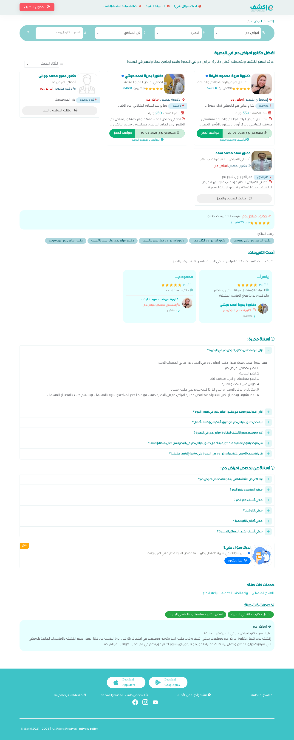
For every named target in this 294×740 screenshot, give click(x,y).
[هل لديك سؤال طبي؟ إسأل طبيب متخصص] (262, 555)
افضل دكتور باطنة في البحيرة (250, 615)
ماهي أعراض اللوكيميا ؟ (248, 521)
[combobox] (237, 33)
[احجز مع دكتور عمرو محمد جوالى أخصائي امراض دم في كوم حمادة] (87, 84)
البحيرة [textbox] (194, 33)
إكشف (270, 21)
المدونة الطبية (156, 7)
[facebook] (137, 703)
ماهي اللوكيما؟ (253, 511)
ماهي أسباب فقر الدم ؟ (248, 500)
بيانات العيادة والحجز (57, 111)
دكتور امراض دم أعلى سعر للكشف (112, 241)
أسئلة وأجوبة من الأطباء (192, 695)
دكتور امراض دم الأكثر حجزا (209, 241)
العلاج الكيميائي (263, 593)
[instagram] (147, 703)
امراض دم (255, 21)
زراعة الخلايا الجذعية (234, 593)
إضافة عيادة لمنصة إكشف (121, 7)
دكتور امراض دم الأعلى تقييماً (252, 241)
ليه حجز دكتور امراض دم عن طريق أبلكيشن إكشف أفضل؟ (227, 422)
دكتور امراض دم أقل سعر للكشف (163, 241)
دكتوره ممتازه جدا (167, 293)
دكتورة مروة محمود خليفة (160, 300)
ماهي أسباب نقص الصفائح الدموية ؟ (240, 532)
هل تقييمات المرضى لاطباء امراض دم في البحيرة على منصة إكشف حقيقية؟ (216, 454)
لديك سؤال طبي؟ (185, 7)
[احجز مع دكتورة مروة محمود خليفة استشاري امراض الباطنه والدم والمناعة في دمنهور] (262, 84)
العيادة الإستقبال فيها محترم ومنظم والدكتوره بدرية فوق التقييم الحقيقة (241, 296)
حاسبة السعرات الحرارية (68, 695)
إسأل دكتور (236, 561)
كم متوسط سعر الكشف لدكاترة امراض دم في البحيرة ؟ (228, 433)
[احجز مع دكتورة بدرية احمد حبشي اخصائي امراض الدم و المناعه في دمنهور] (174, 84)
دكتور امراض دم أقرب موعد (66, 241)
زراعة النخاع (210, 593)
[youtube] (157, 703)
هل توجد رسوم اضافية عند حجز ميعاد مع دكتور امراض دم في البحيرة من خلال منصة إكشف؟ (205, 443)
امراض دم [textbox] (252, 33)
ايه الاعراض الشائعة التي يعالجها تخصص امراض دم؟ (230, 479)
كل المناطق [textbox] (132, 33)
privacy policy (88, 729)
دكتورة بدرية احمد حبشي (238, 305)
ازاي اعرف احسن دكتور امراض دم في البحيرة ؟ (235, 350)
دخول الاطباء (34, 8)
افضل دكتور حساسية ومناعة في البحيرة (196, 615)
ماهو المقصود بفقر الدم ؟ (246, 490)
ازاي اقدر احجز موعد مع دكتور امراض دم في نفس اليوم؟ (228, 412)
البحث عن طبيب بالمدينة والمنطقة (123, 695)
